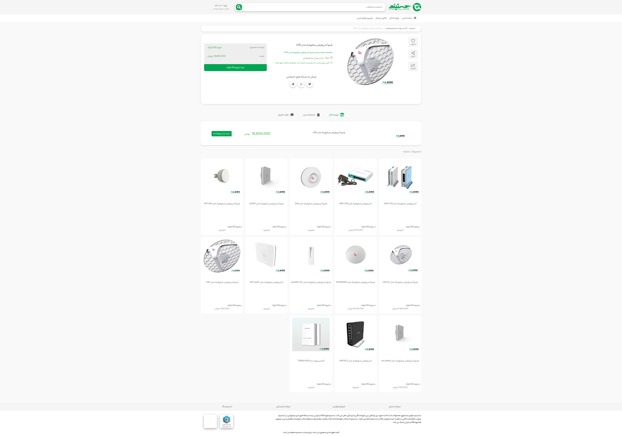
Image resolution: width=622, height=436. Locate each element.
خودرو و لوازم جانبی (365, 18)
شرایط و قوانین (339, 406)
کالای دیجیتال (381, 18)
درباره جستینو (395, 406)
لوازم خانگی (394, 18)
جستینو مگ (227, 406)
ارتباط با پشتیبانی (283, 406)
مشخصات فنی (309, 115)
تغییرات (413, 68)
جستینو (412, 28)
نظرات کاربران (283, 115)
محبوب (413, 44)
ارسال (413, 56)
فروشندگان (334, 115)
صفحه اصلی (407, 18)
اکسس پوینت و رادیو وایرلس (396, 28)
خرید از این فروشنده (221, 133)
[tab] (336, 115)
